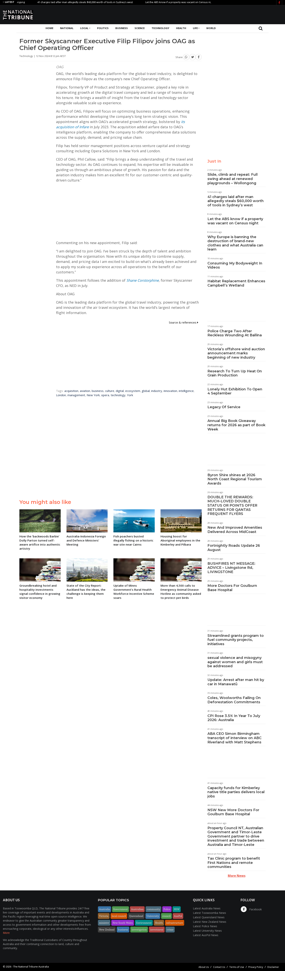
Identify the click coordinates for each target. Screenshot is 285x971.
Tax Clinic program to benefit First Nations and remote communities (233, 862)
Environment (144, 923)
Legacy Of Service (223, 407)
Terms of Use (236, 967)
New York (93, 395)
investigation (139, 929)
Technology (160, 28)
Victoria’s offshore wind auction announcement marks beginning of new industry (236, 353)
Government (120, 909)
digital (120, 391)
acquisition (71, 391)
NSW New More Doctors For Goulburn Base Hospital (233, 812)
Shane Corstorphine (142, 280)
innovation (170, 391)
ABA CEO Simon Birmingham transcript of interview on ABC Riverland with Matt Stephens (234, 738)
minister (104, 923)
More (6, 933)
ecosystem (132, 391)
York (130, 395)
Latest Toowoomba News (209, 913)
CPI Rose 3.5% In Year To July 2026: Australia (233, 718)
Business (121, 28)
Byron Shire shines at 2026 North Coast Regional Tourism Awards (234, 479)
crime (170, 929)
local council (119, 916)
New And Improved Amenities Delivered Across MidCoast (234, 529)
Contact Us (219, 967)
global (146, 391)
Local (84, 28)
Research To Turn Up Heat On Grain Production (234, 373)
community (153, 909)
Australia (104, 909)
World (211, 28)
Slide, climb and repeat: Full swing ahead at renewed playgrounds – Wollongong (232, 178)
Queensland (136, 916)
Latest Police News (205, 926)
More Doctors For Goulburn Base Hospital (232, 588)
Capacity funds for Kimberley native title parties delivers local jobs (236, 792)
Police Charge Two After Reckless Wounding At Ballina (234, 333)
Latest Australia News (206, 908)
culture (109, 391)
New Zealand (107, 929)
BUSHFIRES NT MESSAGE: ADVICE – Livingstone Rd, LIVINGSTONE (231, 567)
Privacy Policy (255, 967)
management (76, 395)
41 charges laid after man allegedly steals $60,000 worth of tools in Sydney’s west (69, 2)
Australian (137, 909)
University (153, 916)
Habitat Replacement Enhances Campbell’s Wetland (236, 283)
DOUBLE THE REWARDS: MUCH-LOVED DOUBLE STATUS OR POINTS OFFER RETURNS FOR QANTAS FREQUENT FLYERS (232, 505)
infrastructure (174, 923)
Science (140, 28)
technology (118, 395)
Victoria (103, 916)
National (66, 28)
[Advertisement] (211, 14)
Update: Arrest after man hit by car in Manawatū (235, 682)
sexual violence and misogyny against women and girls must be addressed (235, 662)
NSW (177, 909)
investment (156, 929)
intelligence (186, 391)
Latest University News (207, 930)
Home (49, 28)
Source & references (183, 322)
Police (166, 909)
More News (236, 876)
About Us (204, 967)
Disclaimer (273, 967)
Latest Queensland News (209, 917)
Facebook (255, 909)
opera (105, 395)
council (166, 916)
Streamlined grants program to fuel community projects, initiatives (235, 640)
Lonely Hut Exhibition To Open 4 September (234, 391)
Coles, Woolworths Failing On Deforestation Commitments (234, 700)
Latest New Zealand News (209, 922)
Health (181, 28)
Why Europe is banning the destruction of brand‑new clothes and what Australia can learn (235, 243)
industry (156, 391)
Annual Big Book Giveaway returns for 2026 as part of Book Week (236, 425)
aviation (85, 391)
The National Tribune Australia (31, 966)
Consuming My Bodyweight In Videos (234, 265)
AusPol (178, 916)
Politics (103, 28)
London (61, 395)
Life (195, 28)
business (98, 391)
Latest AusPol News (205, 935)
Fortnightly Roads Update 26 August (233, 547)
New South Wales (122, 923)
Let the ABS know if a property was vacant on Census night (164, 2)
